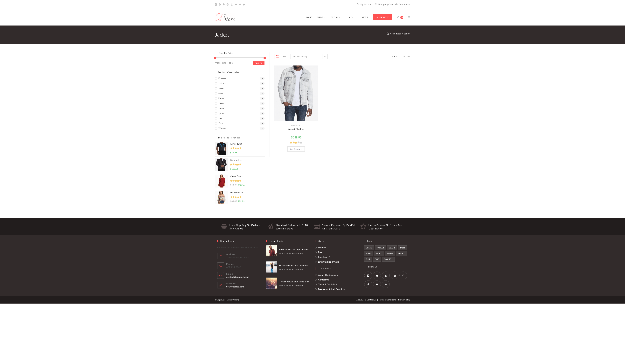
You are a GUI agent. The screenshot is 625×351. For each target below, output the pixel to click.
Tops (220, 123)
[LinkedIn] (394, 275)
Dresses (222, 78)
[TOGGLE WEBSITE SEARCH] (409, 17)
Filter (259, 63)
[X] (216, 4)
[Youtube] (236, 4)
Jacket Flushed (296, 129)
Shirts (221, 103)
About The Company (328, 275)
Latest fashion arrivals (328, 261)
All (408, 56)
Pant (368, 253)
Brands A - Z (324, 257)
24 (404, 56)
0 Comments (297, 269)
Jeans (221, 88)
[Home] (388, 33)
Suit (220, 118)
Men (299, 125)
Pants (221, 98)
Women (222, 128)
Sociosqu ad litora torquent (293, 265)
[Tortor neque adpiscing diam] (271, 283)
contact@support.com (237, 276)
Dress (369, 248)
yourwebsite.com (235, 286)
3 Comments (297, 253)
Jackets (294, 125)
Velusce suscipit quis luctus (294, 249)
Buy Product (296, 149)
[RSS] (244, 4)
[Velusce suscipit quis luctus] (271, 250)
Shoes (221, 108)
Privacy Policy (404, 300)
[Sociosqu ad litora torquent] (271, 267)
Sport (221, 113)
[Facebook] (220, 4)
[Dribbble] (228, 4)
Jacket (407, 33)
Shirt (379, 253)
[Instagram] (232, 4)
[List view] (284, 56)
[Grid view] (277, 56)
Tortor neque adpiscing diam (294, 281)
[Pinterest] (224, 4)
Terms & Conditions (327, 284)
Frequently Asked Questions (331, 289)
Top (377, 259)
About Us (360, 300)
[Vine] (240, 4)
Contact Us (323, 279)
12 (400, 56)
